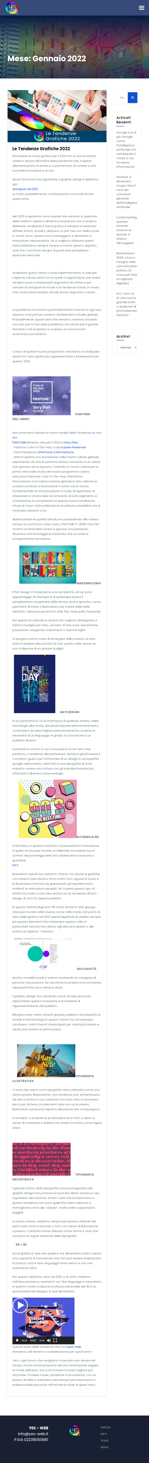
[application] (43, 1321)
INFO (104, 1434)
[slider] (33, 1340)
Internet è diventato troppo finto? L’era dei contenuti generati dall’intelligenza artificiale (127, 192)
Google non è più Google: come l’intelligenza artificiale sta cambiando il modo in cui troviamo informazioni (126, 149)
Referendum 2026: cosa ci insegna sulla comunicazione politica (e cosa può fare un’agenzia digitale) (127, 268)
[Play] (17, 1340)
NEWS (105, 1447)
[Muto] (49, 1340)
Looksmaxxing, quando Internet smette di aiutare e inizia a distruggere (126, 230)
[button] (20, 1305)
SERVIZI (106, 1427)
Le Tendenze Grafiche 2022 (41, 149)
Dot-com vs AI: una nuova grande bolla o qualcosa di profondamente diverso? (128, 304)
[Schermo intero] (55, 1340)
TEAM (104, 1440)
